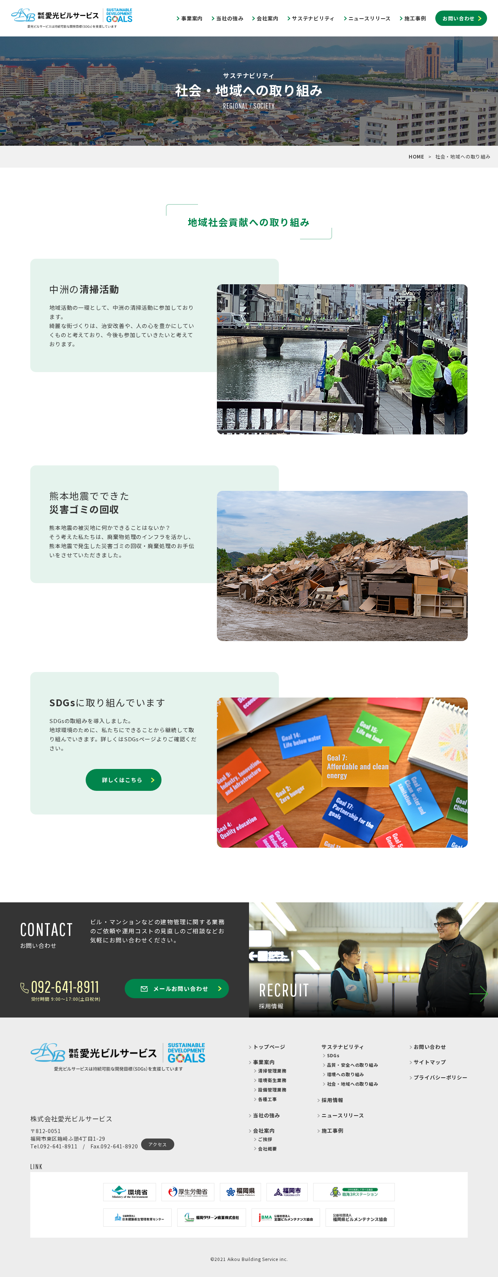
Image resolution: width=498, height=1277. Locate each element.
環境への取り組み (345, 1074)
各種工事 (267, 1099)
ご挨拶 (265, 1139)
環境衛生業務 (272, 1080)
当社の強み (229, 18)
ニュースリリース (370, 18)
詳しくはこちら (122, 780)
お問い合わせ (459, 18)
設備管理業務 (272, 1089)
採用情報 (332, 1100)
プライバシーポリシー (441, 1077)
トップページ (269, 1046)
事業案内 (192, 18)
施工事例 (415, 18)
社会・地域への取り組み (352, 1084)
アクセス (157, 1144)
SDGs (333, 1055)
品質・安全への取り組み (352, 1065)
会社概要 (267, 1148)
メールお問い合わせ (179, 988)
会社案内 (267, 18)
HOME (416, 156)
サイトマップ (430, 1062)
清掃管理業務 (272, 1070)
